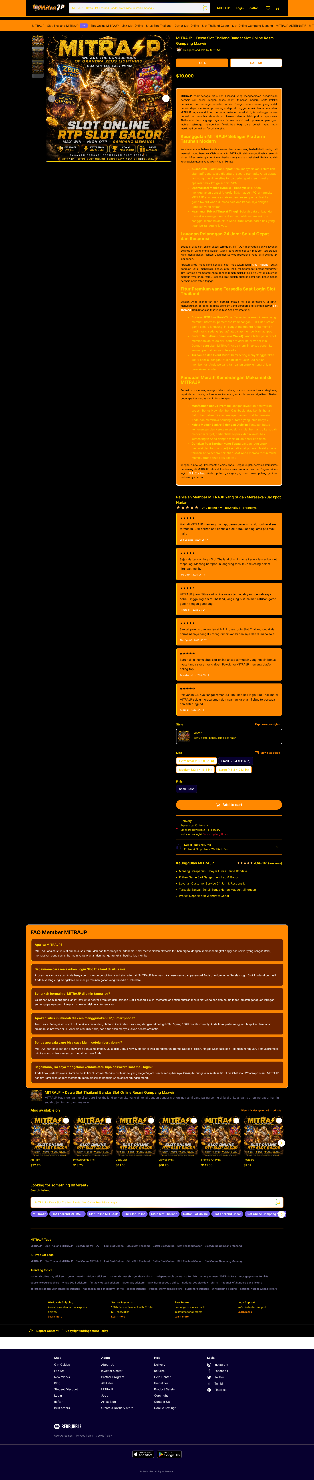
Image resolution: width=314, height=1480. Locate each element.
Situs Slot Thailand (159, 25)
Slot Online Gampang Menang (252, 25)
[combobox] (139, 8)
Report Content (47, 1331)
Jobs (104, 1395)
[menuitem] (38, 26)
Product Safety (164, 1389)
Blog (57, 1383)
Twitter (219, 1377)
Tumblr (219, 1383)
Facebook (221, 1371)
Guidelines (161, 1383)
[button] (38, 41)
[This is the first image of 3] (51, 98)
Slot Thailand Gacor (215, 25)
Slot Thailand (260, 264)
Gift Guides (62, 1364)
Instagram (221, 1364)
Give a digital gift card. (216, 834)
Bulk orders (62, 1408)
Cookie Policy (104, 1435)
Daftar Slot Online (186, 25)
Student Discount (66, 1389)
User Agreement (63, 1435)
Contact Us (162, 1401)
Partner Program (112, 1377)
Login (58, 1395)
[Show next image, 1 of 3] (166, 98)
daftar (58, 1401)
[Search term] (204, 8)
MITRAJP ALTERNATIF (291, 25)
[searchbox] (157, 1202)
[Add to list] (66, 1121)
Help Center (162, 1377)
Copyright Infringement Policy (86, 1331)
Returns (159, 1371)
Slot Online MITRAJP (104, 25)
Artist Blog (108, 1401)
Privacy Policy (84, 1435)
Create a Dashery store (117, 1408)
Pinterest (220, 1389)
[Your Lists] (268, 8)
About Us (107, 1364)
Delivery (159, 1364)
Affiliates (107, 1383)
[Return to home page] (48, 8)
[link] (39, 1214)
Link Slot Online (132, 25)
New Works (62, 1377)
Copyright (161, 1395)
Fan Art (59, 1371)
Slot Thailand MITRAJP (66, 25)
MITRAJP (38, 25)
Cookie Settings (165, 1407)
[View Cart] (277, 8)
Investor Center (111, 1371)
